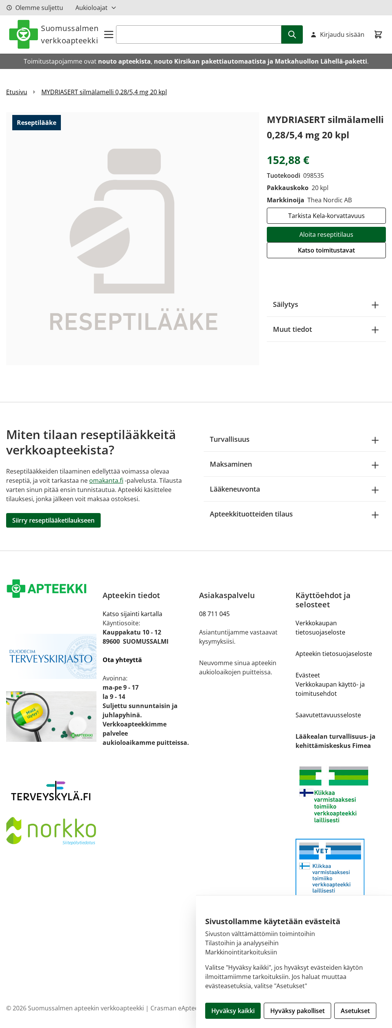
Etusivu (16, 92)
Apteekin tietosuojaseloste (334, 653)
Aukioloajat (91, 7)
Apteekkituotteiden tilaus (251, 513)
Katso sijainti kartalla (132, 614)
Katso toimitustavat (326, 250)
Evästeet (308, 675)
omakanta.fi (106, 480)
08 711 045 (214, 614)
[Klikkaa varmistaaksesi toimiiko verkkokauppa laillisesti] (341, 794)
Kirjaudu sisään (342, 34)
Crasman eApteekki (178, 1008)
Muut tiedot (292, 329)
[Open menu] (109, 34)
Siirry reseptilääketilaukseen (53, 520)
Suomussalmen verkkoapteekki (69, 34)
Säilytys (285, 304)
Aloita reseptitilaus (326, 234)
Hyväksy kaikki (233, 1011)
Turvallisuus (230, 439)
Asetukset (355, 1011)
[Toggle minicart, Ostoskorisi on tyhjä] (378, 34)
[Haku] (292, 34)
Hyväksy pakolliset (297, 1011)
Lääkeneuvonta (235, 489)
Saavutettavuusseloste (328, 715)
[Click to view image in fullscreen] (132, 238)
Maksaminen (231, 464)
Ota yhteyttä (122, 660)
